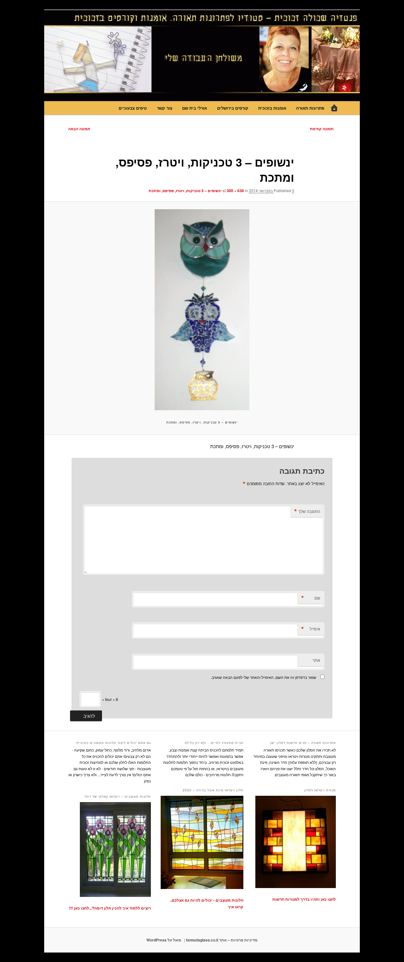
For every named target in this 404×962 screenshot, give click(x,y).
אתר (316, 660)
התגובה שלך (307, 511)
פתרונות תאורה (310, 108)
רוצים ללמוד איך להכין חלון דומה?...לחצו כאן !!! (110, 908)
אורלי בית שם (194, 108)
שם (310, 598)
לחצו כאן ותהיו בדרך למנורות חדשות (304, 899)
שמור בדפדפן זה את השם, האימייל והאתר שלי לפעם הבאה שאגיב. (263, 677)
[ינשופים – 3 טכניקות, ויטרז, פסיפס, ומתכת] (202, 309)
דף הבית (334, 108)
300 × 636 (235, 190)
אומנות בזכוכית (272, 108)
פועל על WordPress (163, 940)
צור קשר (164, 108)
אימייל (310, 629)
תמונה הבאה (79, 128)
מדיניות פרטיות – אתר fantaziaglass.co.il (222, 940)
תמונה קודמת (322, 128)
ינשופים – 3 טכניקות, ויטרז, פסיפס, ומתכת (185, 190)
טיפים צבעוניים (133, 108)
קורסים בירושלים (232, 108)
